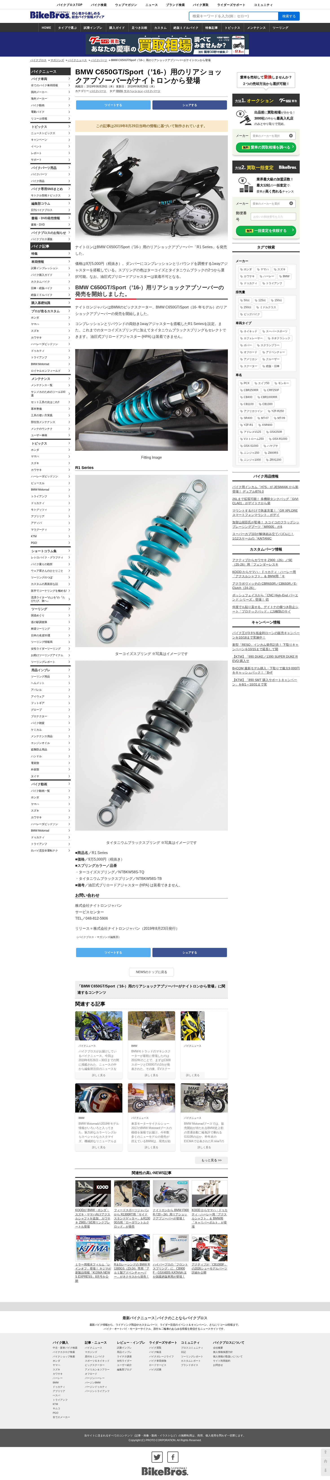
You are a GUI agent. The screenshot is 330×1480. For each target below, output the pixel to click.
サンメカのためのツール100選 (48, 393)
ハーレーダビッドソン (44, 344)
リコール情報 (39, 118)
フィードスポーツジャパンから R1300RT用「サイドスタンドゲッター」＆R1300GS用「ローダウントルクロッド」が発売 (132, 1218)
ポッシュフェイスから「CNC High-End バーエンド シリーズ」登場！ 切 (265, 597)
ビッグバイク (252, 314)
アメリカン (250, 359)
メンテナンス (256, 27)
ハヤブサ (272, 445)
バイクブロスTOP (70, 5)
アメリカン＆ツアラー (97, 1369)
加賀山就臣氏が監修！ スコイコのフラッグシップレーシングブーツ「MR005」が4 (265, 524)
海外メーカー (39, 98)
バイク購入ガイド (42, 275)
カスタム (160, 27)
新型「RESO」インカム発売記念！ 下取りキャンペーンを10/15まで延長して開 (265, 647)
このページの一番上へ (325, 1453)
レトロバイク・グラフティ (47, 557)
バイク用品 (37, 181)
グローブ (36, 709)
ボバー (248, 345)
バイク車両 (39, 79)
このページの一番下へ (325, 1471)
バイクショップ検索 (64, 1356)
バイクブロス (38, 60)
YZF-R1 (248, 425)
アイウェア (37, 696)
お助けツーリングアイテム (47, 655)
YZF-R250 (277, 411)
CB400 (248, 397)
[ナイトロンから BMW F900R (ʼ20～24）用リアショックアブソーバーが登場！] (171, 1193)
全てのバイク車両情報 (44, 85)
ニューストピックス (43, 133)
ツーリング (280, 27)
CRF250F (273, 390)
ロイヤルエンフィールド (46, 370)
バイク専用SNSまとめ (47, 189)
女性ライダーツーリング (46, 648)
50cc (247, 300)
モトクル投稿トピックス (46, 195)
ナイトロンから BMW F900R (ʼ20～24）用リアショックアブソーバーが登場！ (171, 1214)
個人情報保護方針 (223, 1352)
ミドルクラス (268, 307)
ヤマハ (35, 324)
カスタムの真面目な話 (44, 584)
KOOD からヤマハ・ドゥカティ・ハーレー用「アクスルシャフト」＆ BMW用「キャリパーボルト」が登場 (209, 1218)
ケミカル (36, 729)
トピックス (232, 27)
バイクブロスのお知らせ (48, 232)
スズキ (35, 330)
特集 (34, 253)
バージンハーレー (95, 1378)
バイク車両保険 (157, 1360)
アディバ (36, 522)
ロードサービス (157, 1365)
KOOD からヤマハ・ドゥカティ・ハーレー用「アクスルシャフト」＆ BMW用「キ (264, 574)
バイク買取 (201, 5)
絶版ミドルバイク (186, 27)
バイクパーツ (99, 60)
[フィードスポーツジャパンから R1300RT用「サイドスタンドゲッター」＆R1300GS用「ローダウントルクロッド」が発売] (132, 1193)
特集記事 (211, 27)
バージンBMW (93, 1382)
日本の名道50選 (40, 635)
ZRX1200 (275, 459)
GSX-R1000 (280, 438)
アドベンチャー (275, 352)
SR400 (248, 418)
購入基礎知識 (40, 303)
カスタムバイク (40, 281)
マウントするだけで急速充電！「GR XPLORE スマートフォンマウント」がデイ (265, 513)
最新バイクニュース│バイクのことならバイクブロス (165, 1318)
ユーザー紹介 (124, 1365)
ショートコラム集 (44, 551)
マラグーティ (39, 529)
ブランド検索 (175, 5)
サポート (36, 159)
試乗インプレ (93, 27)
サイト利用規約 (221, 1360)
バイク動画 (37, 105)
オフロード (250, 352)
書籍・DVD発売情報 (45, 218)
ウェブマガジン (126, 5)
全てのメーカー (61, 1417)
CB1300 (267, 404)
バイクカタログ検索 (64, 1352)
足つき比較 (139, 27)
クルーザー (272, 359)
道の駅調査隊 (39, 622)
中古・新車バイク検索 (65, 1347)
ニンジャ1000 (252, 459)
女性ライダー (124, 1360)
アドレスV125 (252, 432)
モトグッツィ (39, 509)
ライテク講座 (124, 1356)
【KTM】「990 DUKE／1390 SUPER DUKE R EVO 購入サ (265, 659)
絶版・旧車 (272, 366)
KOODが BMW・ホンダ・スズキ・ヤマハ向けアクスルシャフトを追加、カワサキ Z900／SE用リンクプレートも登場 (92, 1218)
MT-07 (265, 418)
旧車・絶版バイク (42, 288)
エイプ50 (263, 383)
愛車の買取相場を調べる (266, 147)
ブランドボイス (189, 1365)
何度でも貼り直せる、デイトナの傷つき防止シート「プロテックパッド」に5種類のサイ (265, 609)
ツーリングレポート (43, 662)
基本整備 (36, 408)
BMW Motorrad (40, 364)
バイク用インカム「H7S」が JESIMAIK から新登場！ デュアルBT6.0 (265, 489)
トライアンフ (39, 357)
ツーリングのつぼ (42, 577)
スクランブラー (270, 345)
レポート (36, 153)
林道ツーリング (40, 628)
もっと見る (209, 1160)
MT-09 (281, 418)
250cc (247, 307)
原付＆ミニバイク (95, 1356)
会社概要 (218, 1347)
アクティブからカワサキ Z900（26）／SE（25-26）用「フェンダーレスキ (262, 562)
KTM (34, 536)
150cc (278, 300)
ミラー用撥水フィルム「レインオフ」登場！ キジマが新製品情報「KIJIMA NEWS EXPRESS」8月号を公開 (93, 1273)
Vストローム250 (254, 438)
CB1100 (249, 404)
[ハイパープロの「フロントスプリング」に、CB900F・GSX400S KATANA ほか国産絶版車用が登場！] (171, 1248)
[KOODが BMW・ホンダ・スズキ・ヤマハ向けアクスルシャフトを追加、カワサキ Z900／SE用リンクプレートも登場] (93, 1193)
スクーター (250, 366)
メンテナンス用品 (42, 736)
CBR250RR (251, 390)
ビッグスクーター (95, 1365)
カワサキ (36, 337)
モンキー (283, 383)
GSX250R (276, 432)
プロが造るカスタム (45, 311)
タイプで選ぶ (67, 27)
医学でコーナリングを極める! (49, 590)
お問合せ (218, 1365)
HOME (46, 27)
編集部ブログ (124, 1369)
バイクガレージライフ (161, 1356)
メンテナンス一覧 (42, 385)
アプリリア (37, 516)
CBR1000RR (269, 397)
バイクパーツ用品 (44, 168)
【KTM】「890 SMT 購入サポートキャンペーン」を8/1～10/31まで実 (264, 682)
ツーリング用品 (40, 676)
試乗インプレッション (44, 268)
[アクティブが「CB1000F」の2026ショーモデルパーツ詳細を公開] (210, 1248)
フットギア (37, 703)
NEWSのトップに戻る (151, 972)
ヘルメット (37, 683)
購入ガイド (117, 27)
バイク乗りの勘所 (42, 564)
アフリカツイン (253, 411)
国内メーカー (39, 92)
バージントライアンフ (97, 1391)
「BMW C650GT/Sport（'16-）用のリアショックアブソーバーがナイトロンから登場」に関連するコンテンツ (151, 989)
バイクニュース (77, 60)
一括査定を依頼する (266, 230)
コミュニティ (263, 5)
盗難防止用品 (39, 749)
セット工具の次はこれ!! (45, 402)
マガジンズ (57, 60)
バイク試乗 (155, 1369)
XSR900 (267, 425)
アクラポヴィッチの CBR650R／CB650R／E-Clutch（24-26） (264, 586)
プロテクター (39, 716)
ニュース (151, 5)
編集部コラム (40, 203)
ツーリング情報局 (42, 642)
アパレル (36, 689)
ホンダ (35, 317)
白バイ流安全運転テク (44, 850)
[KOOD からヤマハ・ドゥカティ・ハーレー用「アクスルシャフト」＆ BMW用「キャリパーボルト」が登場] (210, 1193)
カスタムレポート (191, 1360)
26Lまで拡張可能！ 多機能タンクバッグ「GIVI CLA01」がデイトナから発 (265, 501)
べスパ (56, 1395)
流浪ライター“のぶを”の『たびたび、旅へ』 (48, 599)
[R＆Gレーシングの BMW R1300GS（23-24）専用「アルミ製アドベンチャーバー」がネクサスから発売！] (132, 1248)
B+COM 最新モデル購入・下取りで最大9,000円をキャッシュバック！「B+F (266, 670)
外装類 (35, 769)
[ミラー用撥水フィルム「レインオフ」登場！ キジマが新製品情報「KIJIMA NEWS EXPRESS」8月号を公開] (93, 1248)
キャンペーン (39, 139)
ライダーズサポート (231, 5)
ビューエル (37, 483)
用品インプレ (40, 670)
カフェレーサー (253, 338)
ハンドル (36, 756)
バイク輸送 (155, 1352)
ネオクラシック (280, 338)
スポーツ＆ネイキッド (97, 1360)
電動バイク (37, 111)
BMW (119, 91)
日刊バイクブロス (42, 210)
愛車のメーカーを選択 (266, 135)
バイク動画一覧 (40, 790)
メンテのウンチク (42, 428)
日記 (183, 1352)
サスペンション (133, 91)
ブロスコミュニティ (192, 1347)
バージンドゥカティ (96, 1386)
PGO (34, 542)
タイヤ (35, 776)
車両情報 (37, 261)
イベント (36, 146)
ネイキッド (250, 331)
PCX (246, 383)
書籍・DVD (38, 224)
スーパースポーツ (277, 331)
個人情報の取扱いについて (228, 1356)
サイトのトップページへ (325, 1462)
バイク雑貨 (37, 723)
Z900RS (273, 452)
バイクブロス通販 (42, 239)
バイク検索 (99, 5)
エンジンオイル (40, 743)
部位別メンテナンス (43, 422)
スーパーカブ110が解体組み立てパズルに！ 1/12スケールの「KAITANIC (263, 536)
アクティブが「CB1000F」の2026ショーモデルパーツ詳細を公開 (209, 1268)
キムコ (56, 1408)
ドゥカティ (37, 350)
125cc (262, 300)
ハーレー (268, 276)
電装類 (35, 763)
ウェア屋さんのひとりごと (47, 570)
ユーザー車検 (39, 435)
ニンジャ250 (251, 452)
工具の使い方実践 (42, 415)
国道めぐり (37, 615)
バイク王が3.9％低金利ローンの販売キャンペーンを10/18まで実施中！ (266, 635)
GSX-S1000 (251, 445)
